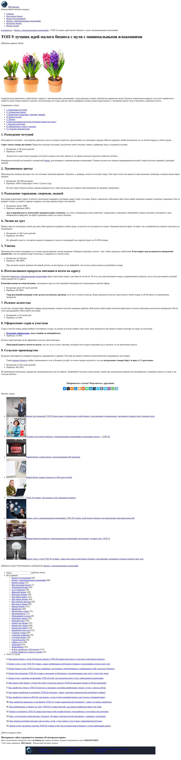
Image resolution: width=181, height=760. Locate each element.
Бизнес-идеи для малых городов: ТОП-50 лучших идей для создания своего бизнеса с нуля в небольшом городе (60, 726)
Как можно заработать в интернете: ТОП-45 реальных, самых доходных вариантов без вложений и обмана (56, 692)
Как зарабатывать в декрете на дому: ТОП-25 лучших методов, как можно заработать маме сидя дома (55, 707)
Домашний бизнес (20, 587)
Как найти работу (20, 597)
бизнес (47, 160)
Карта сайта (100, 751)
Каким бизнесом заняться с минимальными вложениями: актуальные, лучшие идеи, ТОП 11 (68, 538)
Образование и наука (21, 616)
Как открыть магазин (21, 602)
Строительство (18, 640)
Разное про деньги (20, 625)
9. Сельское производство (18, 129)
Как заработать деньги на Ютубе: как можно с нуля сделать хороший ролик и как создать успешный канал (56, 697)
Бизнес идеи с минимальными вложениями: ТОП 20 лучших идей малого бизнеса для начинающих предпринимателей (80, 518)
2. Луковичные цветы (16, 112)
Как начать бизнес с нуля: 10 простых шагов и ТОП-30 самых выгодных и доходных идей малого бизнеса (56, 659)
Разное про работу (20, 628)
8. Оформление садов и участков (21, 126)
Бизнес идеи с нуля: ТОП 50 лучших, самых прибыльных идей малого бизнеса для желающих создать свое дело (59, 664)
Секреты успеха (19, 632)
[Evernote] (86, 388)
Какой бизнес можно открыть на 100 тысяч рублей (49, 477)
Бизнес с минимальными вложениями (23, 21)
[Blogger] (79, 388)
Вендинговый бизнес (21, 585)
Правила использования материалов (111, 749)
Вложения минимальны (17, 333)
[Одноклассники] (72, 388)
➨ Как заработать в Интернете (25, 649)
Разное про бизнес (20, 623)
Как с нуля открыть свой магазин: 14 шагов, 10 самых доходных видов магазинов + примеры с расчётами (57, 716)
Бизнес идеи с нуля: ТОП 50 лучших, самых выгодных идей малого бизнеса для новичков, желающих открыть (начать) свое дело (85, 559)
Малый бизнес (18, 606)
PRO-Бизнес (13, 7)
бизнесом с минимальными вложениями (28, 276)
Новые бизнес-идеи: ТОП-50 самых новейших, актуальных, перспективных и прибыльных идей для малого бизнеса (61, 668)
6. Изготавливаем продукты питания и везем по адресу (31, 122)
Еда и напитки (18, 590)
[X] (68, 388)
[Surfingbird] (98, 388)
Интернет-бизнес (14, 23)
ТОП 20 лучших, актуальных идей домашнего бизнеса (51, 498)
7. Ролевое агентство (15, 124)
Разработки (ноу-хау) (21, 630)
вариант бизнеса (19, 360)
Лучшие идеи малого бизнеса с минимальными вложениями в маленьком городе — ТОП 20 (68, 436)
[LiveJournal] (94, 388)
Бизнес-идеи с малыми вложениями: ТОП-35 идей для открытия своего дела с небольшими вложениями (55, 678)
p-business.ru (6, 30)
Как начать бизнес (14, 16)
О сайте (42, 749)
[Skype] (105, 388)
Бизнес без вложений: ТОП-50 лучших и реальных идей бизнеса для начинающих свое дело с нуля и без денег (58, 673)
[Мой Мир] (75, 388)
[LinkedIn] (90, 388)
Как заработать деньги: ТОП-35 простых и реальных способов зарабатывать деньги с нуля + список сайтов (57, 688)
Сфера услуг (17, 642)
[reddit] (83, 388)
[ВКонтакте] (64, 388)
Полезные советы (20, 618)
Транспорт (16, 644)
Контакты (70, 751)
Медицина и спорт (20, 611)
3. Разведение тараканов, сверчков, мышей (25, 114)
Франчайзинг (18, 647)
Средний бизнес (19, 637)
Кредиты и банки (19, 604)
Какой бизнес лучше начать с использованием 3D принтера (53, 457)
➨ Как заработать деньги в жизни (27, 652)
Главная (10, 14)
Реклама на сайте (73, 749)
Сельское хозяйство (20, 635)
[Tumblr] (101, 388)
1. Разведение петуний (16, 110)
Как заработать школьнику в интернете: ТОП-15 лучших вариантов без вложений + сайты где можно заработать (61, 702)
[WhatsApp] (112, 388)
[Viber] (109, 388)
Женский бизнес (19, 592)
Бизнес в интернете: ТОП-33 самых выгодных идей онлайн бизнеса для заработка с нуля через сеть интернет (59, 711)
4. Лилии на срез (13, 117)
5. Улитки (10, 119)
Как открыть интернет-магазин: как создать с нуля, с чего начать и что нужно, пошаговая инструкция (56, 721)
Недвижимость (18, 613)
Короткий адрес (46, 751)
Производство (18, 621)
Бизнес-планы (12, 26)
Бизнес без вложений (16, 18)
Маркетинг (17, 609)
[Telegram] (116, 388)
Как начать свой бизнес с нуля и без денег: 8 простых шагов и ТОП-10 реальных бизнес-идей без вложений (57, 683)
